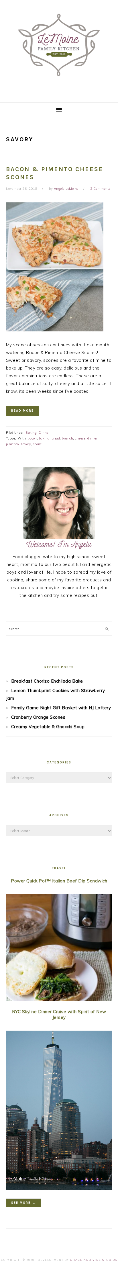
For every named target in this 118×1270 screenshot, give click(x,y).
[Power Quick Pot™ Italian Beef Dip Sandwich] (59, 948)
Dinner (44, 433)
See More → (23, 1203)
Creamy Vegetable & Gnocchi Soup (48, 726)
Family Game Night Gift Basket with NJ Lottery (61, 707)
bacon (32, 438)
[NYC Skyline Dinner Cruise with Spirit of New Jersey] (59, 1111)
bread (56, 438)
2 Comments (100, 189)
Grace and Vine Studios (93, 1259)
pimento (12, 444)
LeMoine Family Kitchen (59, 49)
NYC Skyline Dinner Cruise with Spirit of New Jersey (59, 1014)
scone (37, 444)
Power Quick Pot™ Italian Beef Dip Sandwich (59, 881)
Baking (31, 433)
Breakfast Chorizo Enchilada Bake (47, 681)
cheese (80, 438)
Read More (22, 411)
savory (26, 444)
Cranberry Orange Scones (38, 717)
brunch (67, 438)
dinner (92, 438)
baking (44, 438)
